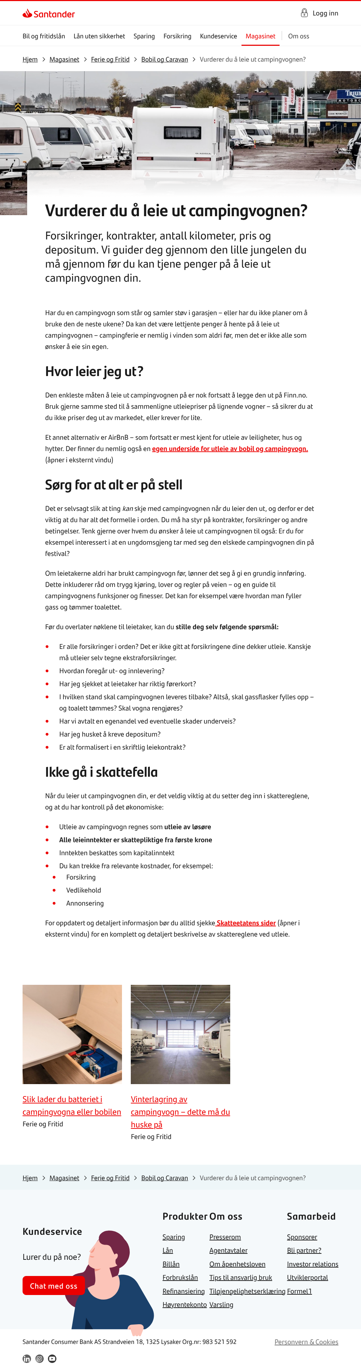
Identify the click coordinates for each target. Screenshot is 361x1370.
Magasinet (261, 35)
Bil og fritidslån (44, 35)
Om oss (298, 35)
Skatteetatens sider (245, 923)
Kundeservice (218, 35)
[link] (28, 13)
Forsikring (178, 35)
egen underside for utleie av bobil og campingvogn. (230, 448)
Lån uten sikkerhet (99, 35)
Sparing (144, 35)
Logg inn (325, 13)
